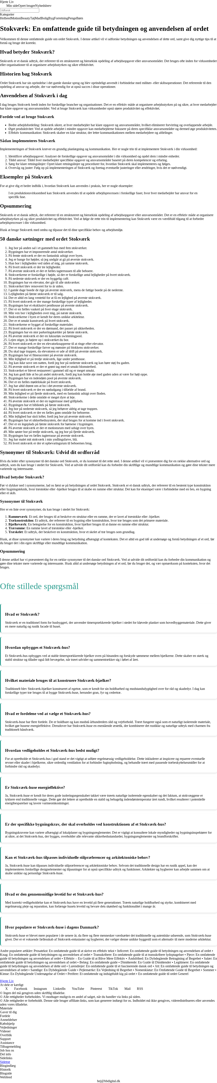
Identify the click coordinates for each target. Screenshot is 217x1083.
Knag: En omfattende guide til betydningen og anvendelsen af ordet (45, 954)
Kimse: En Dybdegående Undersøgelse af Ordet (32, 974)
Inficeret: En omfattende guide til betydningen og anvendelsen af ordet (164, 951)
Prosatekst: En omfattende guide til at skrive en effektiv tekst (74, 951)
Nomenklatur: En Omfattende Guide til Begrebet (167, 970)
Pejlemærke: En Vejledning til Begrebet (105, 970)
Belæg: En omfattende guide (98, 962)
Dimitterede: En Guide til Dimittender (146, 962)
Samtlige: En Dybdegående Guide (53, 970)
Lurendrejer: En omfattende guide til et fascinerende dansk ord (110, 966)
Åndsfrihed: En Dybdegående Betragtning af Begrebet (164, 958)
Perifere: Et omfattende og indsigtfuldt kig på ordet (101, 974)
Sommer (208, 970)
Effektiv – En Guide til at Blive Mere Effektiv (94, 958)
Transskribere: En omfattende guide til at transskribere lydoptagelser (138, 954)
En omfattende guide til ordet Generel (163, 974)
